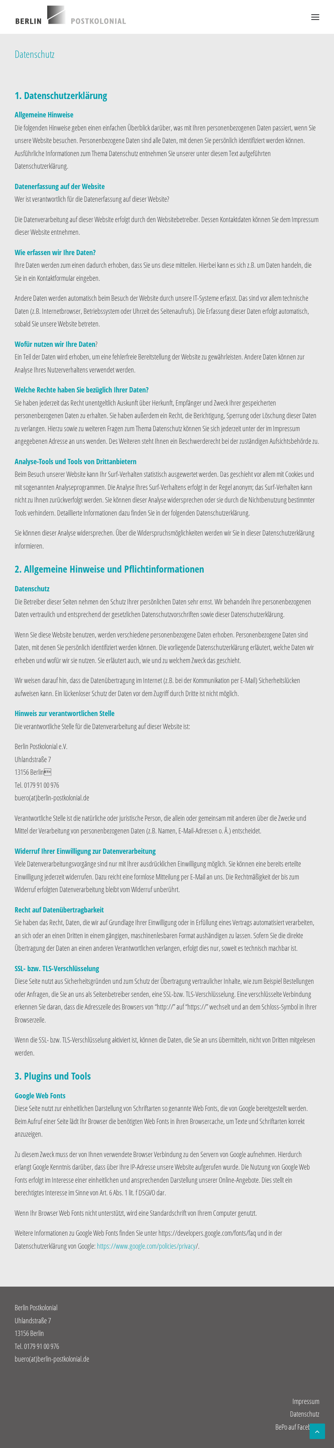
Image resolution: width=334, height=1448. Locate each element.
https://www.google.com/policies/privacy (146, 1246)
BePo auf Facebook (297, 1427)
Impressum (305, 1401)
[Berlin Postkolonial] (71, 17)
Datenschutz (304, 1414)
